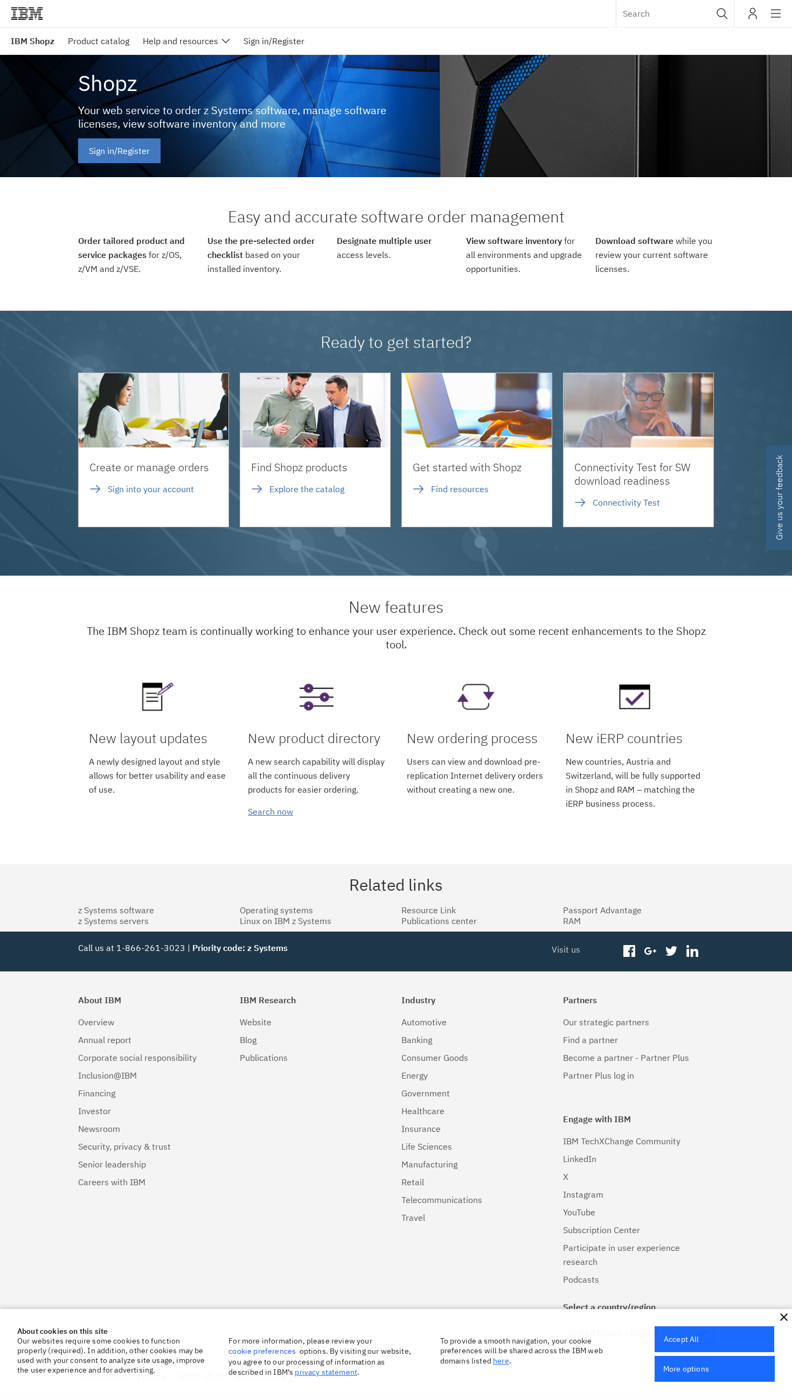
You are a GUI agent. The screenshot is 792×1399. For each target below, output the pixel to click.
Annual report (104, 1039)
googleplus (650, 951)
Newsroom (99, 1128)
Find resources (460, 489)
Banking (416, 1039)
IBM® (27, 13)
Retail (412, 1182)
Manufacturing (429, 1164)
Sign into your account (151, 489)
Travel (413, 1217)
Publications (264, 1057)
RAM (572, 920)
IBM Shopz (32, 41)
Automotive (424, 1022)
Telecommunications (441, 1199)
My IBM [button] (753, 17)
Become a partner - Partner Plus (626, 1057)
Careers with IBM (111, 1182)
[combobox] (675, 13)
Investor (94, 1111)
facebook (629, 951)
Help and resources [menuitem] (180, 41)
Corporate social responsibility (137, 1057)
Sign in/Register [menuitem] (274, 41)
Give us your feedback (779, 497)
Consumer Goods (434, 1057)
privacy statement (326, 1372)
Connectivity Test (626, 502)
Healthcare (422, 1111)
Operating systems (276, 910)
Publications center (439, 920)
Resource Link (428, 910)
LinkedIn (579, 1158)
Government (425, 1093)
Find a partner (590, 1039)
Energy (414, 1075)
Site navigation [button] (776, 19)
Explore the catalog (306, 489)
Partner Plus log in (598, 1075)
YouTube (579, 1212)
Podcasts (581, 1279)
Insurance (421, 1128)
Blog (248, 1039)
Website (256, 1022)
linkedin (692, 951)
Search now (270, 811)
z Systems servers (113, 920)
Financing (96, 1093)
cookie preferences (262, 1351)
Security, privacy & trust (124, 1146)
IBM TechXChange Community (621, 1141)
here (501, 1361)
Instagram (583, 1194)
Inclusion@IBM (107, 1075)
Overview (96, 1022)
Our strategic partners (606, 1022)
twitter (671, 951)
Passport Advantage (602, 910)
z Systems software (116, 910)
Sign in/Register (119, 150)
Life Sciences (426, 1146)
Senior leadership (112, 1164)
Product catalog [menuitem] (98, 41)
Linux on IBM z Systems (285, 920)
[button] (722, 13)
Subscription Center (601, 1230)
